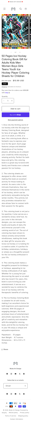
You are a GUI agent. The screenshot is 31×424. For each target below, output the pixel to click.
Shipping (4, 86)
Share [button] (5, 349)
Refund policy (13, 412)
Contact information (16, 419)
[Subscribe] (25, 385)
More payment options (15, 120)
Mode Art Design (14, 410)
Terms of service (10, 416)
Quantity (5, 96)
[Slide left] (11, 52)
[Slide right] (20, 52)
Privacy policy (24, 412)
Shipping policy (23, 416)
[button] (4, 8)
